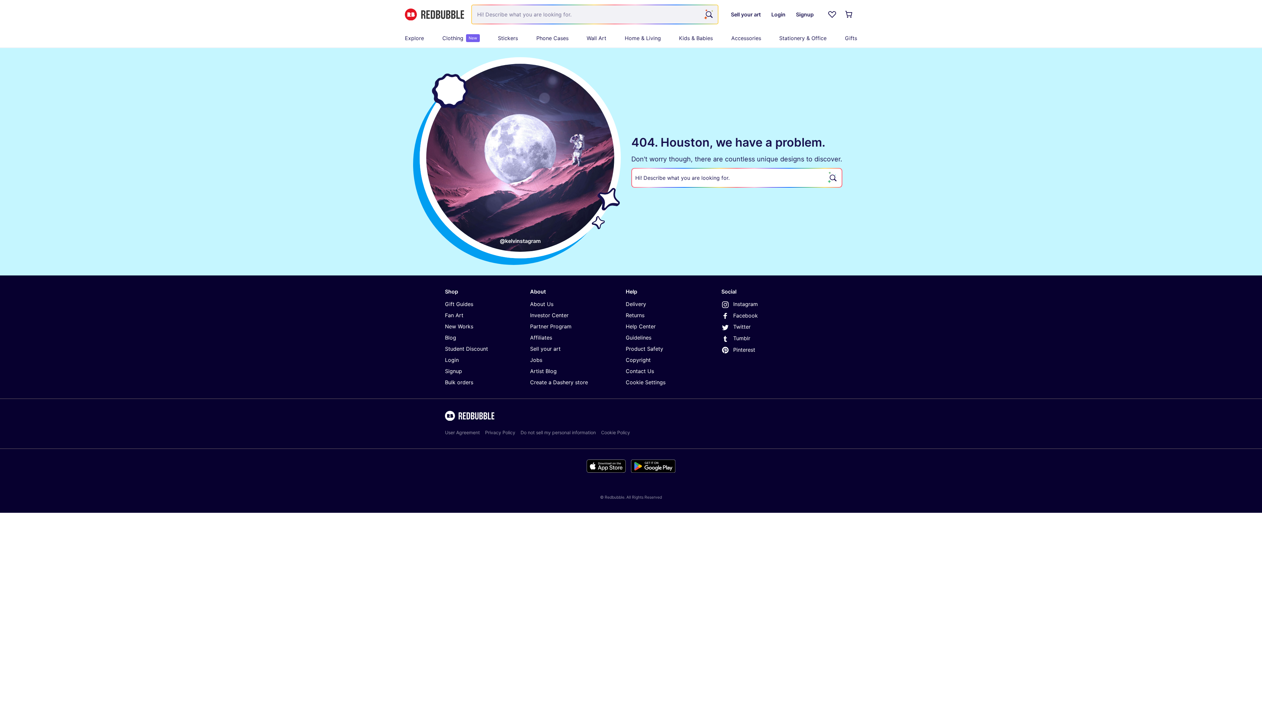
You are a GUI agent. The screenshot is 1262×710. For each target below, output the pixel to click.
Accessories (746, 38)
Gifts (851, 38)
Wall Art (596, 38)
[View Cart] (849, 14)
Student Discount (466, 348)
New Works (459, 326)
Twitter (742, 326)
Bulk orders (459, 382)
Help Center (641, 326)
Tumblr (741, 338)
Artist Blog (543, 371)
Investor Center (549, 315)
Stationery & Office (803, 38)
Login (452, 360)
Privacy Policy (500, 432)
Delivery (636, 304)
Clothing (459, 38)
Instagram (745, 304)
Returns (635, 315)
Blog (450, 337)
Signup (453, 371)
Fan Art (454, 315)
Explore (414, 38)
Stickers (508, 38)
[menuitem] (414, 38)
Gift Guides (459, 304)
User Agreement (462, 432)
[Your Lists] (832, 14)
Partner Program (551, 326)
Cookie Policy (615, 432)
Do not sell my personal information (558, 432)
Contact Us (640, 371)
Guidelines (638, 337)
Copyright (638, 360)
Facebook (745, 315)
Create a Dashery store (559, 382)
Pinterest (744, 349)
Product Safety (644, 348)
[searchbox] (737, 178)
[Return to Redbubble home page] (434, 15)
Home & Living (643, 38)
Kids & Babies (696, 38)
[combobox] (595, 14)
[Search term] (708, 14)
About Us (541, 304)
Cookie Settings (646, 382)
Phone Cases (552, 38)
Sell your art (545, 348)
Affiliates (541, 337)
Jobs (536, 360)
